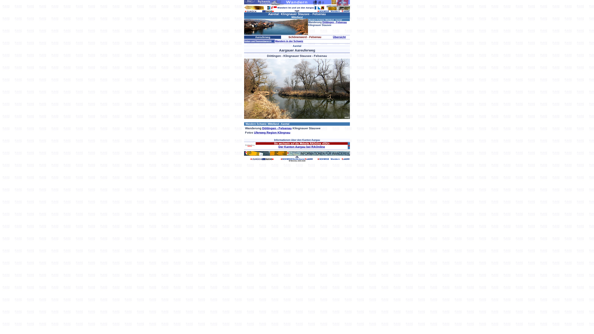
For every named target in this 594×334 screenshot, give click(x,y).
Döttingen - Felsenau (334, 22)
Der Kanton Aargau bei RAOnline (301, 146)
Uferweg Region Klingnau (272, 132)
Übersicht (339, 37)
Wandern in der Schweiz (289, 41)
